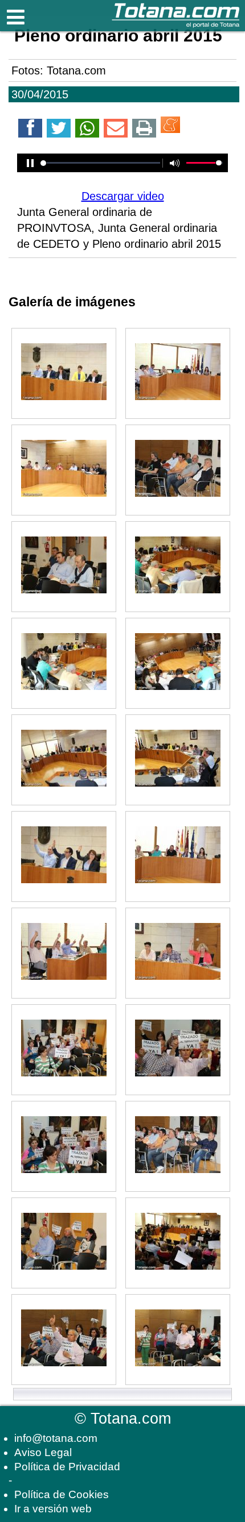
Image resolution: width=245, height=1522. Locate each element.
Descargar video (122, 196)
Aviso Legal (43, 1452)
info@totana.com (55, 1438)
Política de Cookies (61, 1494)
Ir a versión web (53, 1509)
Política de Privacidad (67, 1467)
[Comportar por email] (116, 130)
